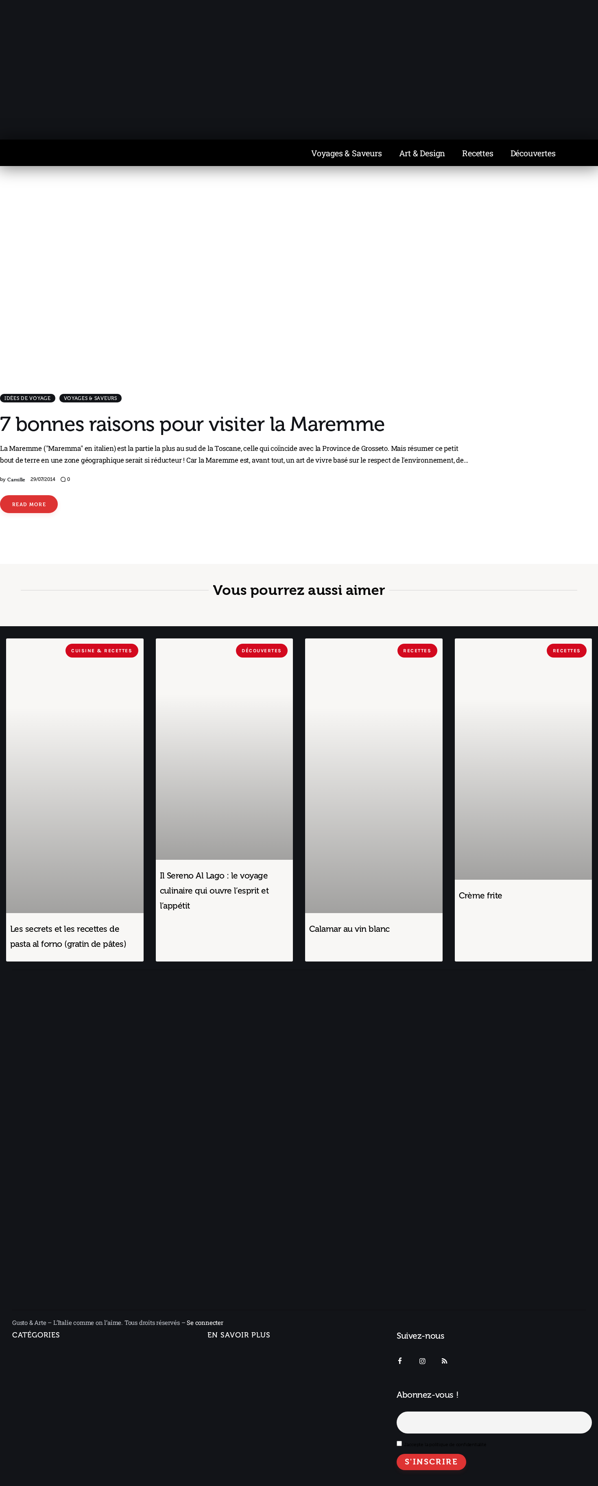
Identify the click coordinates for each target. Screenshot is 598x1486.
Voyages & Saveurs (346, 153)
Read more (29, 504)
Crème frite (480, 895)
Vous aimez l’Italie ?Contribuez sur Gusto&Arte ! (249, 1378)
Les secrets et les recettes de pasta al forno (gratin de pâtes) (68, 936)
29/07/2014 (43, 479)
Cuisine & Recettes (39, 1463)
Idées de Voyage (27, 398)
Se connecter (205, 1322)
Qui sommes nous (234, 1355)
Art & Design (422, 153)
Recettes (477, 153)
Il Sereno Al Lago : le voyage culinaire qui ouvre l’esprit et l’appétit (214, 890)
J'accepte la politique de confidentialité (445, 1444)
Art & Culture (39, 1427)
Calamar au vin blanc (349, 929)
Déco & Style (38, 1445)
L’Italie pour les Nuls (49, 1391)
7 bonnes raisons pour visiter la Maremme (192, 424)
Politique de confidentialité (247, 1401)
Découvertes (533, 153)
